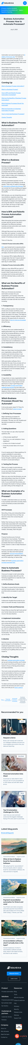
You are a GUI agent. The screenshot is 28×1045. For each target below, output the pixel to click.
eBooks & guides (19, 997)
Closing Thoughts (7, 117)
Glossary (16, 1006)
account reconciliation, (16, 553)
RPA (3, 247)
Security (16, 1009)
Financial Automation (8, 700)
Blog (2, 700)
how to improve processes (18, 320)
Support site (17, 1018)
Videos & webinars (19, 1000)
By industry (5, 1006)
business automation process (16, 660)
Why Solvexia (5, 1031)
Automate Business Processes (14, 700)
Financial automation (8, 1000)
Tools (15, 994)
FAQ (15, 1003)
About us (3, 1028)
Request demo (14, 973)
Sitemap (16, 1015)
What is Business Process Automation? (13, 86)
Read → (21, 10)
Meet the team (5, 1034)
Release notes (18, 1012)
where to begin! (17, 409)
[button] (25, 3)
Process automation (7, 991)
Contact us (4, 1037)
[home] (7, 3)
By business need (7, 1003)
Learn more (14, 978)
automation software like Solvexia (13, 186)
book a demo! (19, 687)
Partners (4, 1019)
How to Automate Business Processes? (13, 114)
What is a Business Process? (10, 89)
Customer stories (7, 1017)
